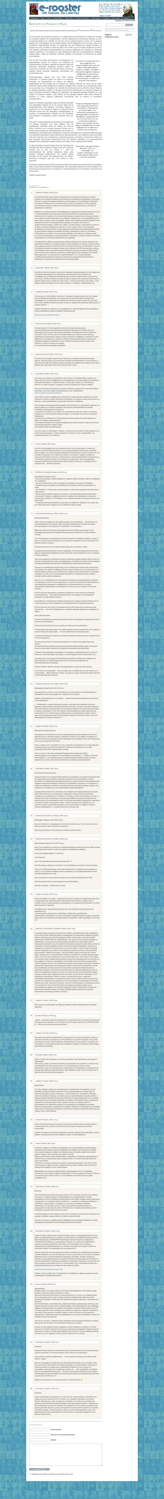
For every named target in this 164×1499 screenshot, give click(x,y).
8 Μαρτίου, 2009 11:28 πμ (50, 192)
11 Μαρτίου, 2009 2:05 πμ (51, 1388)
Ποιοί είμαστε (96, 18)
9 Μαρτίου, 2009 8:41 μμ (49, 1055)
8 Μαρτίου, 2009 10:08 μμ (48, 444)
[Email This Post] (79, 30)
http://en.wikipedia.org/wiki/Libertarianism (48, 393)
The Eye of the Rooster (82, 18)
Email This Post (84, 30)
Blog (42, 18)
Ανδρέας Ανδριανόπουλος (46, 30)
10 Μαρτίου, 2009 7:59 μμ (47, 1143)
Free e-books (116, 18)
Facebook (126, 18)
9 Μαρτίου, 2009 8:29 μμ (50, 1033)
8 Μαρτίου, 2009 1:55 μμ (50, 291)
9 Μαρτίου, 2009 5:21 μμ (61, 815)
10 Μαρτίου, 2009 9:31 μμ (51, 1186)
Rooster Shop (69, 18)
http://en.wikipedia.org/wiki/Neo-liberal (47, 315)
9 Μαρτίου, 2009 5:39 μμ (50, 894)
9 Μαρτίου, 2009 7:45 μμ (68, 928)
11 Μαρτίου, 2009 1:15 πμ (51, 1342)
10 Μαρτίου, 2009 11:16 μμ (52, 1231)
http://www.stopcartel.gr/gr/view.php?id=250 (49, 1269)
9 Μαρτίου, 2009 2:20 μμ (50, 726)
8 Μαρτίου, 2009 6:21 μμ (55, 354)
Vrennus (38, 444)
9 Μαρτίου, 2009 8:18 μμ (50, 1000)
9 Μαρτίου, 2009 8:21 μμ (49, 1015)
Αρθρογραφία (34, 18)
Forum (49, 18)
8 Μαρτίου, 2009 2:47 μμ (53, 323)
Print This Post (97, 30)
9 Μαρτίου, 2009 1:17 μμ (61, 513)
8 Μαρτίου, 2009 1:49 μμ (51, 267)
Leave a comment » (39, 187)
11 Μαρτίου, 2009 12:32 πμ (48, 1284)
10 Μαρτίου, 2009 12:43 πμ (50, 1119)
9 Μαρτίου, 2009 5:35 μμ (61, 839)
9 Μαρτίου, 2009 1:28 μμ (61, 683)
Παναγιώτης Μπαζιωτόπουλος (44, 513)
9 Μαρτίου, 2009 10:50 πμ (59, 472)
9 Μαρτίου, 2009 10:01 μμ (50, 1081)
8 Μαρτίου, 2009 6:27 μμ (51, 373)
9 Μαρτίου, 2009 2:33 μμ (51, 768)
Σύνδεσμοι (106, 18)
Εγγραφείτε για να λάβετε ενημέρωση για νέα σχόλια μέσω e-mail (52, 1474)
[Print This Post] (91, 30)
